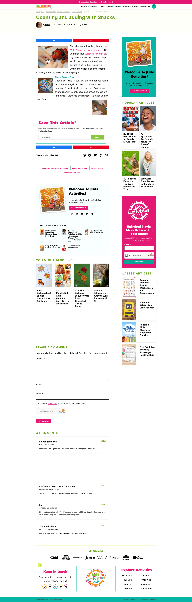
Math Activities (77, 12)
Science (117, 6)
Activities (84, 6)
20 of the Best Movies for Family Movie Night (130, 137)
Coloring (93, 6)
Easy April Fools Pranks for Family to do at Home (147, 182)
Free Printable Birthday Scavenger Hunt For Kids (147, 351)
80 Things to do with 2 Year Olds (96, 231)
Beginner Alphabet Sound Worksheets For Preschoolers (147, 287)
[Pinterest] (92, 214)
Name (39, 385)
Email (39, 394)
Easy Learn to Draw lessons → (101, 2)
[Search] (154, 6)
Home (38, 12)
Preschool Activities (72, 173)
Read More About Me (78, 208)
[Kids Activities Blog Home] (44, 6)
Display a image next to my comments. (62, 404)
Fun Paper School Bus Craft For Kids (147, 305)
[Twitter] (87, 214)
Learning (109, 6)
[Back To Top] (40, 565)
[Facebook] (82, 214)
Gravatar (52, 404)
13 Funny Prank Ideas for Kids (74, 247)
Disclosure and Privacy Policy (131, 599)
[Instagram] (71, 214)
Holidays (146, 584)
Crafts (101, 6)
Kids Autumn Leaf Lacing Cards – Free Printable (44, 295)
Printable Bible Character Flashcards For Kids (145, 330)
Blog (42, 12)
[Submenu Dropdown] (88, 6)
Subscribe (139, 262)
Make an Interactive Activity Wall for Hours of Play (101, 295)
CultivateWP (152, 599)
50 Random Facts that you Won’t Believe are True (129, 184)
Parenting (126, 6)
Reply (104, 441)
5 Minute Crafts (145, 6)
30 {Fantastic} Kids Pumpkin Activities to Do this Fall (62, 297)
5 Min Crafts (145, 588)
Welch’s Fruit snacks (95, 53)
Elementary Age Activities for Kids (55, 168)
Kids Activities (51, 12)
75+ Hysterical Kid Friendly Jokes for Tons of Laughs (147, 140)
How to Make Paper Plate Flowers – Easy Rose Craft (51, 233)
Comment (41, 359)
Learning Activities (63, 12)
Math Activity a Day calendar (84, 50)
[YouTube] (77, 214)
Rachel (47, 25)
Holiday (134, 6)
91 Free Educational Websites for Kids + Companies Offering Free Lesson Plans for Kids (75, 236)
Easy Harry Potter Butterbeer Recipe (52, 247)
